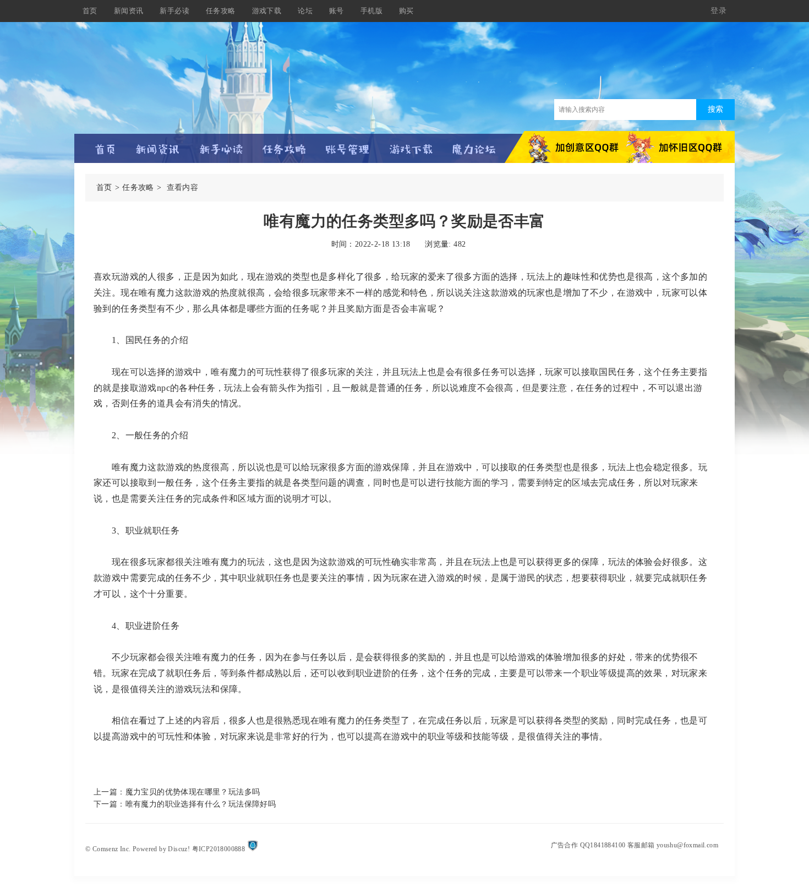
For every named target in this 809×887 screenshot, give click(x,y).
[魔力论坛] (474, 144)
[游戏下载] (411, 144)
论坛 (305, 11)
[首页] (106, 144)
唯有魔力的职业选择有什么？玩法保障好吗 (200, 804)
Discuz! (179, 849)
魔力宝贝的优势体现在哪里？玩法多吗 (192, 792)
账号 (336, 11)
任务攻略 (221, 11)
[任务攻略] (284, 144)
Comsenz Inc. (111, 849)
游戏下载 (267, 11)
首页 (90, 11)
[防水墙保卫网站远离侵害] (252, 849)
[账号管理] (347, 144)
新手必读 (174, 11)
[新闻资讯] (157, 144)
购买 (406, 11)
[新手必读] (221, 144)
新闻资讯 (129, 11)
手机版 (371, 11)
